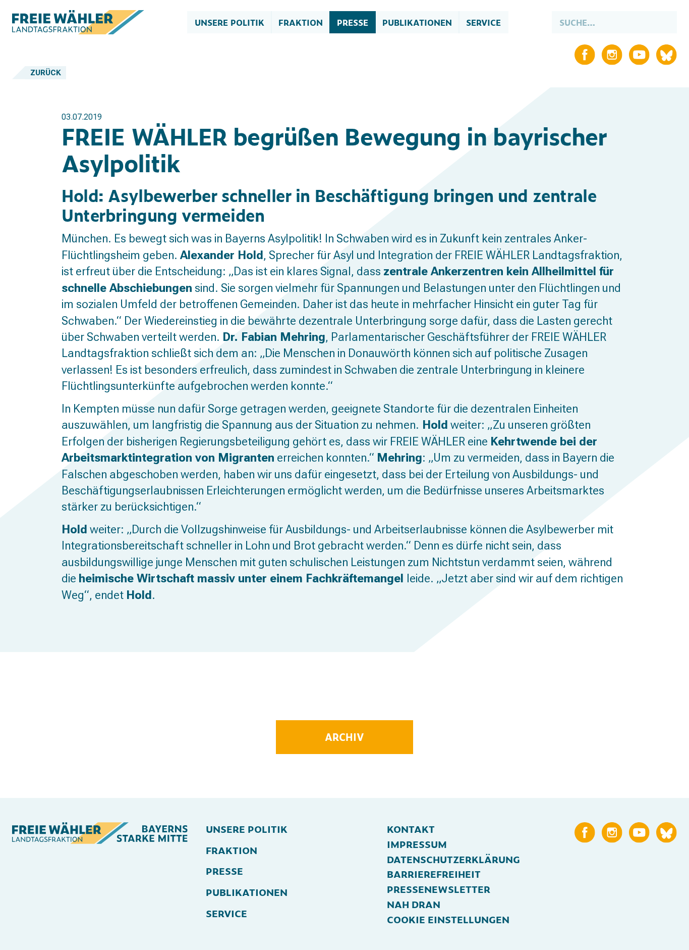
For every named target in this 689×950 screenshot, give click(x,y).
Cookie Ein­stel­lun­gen (448, 919)
